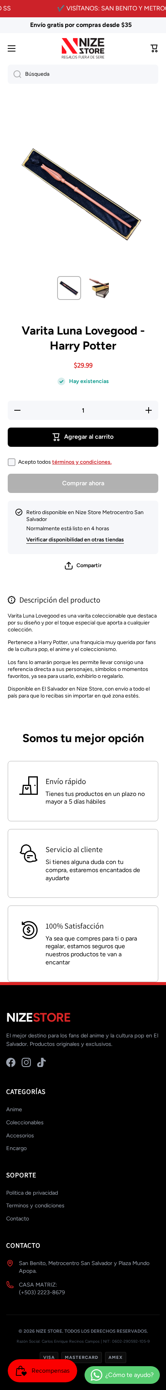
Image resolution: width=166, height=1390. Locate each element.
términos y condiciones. (82, 462)
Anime (14, 1109)
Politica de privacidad (32, 1192)
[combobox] (83, 74)
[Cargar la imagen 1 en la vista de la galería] (69, 288)
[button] (83, 565)
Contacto (17, 1218)
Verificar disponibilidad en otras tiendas (75, 539)
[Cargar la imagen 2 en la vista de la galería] (97, 288)
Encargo (16, 1148)
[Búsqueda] (14, 74)
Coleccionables (25, 1122)
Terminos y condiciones (35, 1205)
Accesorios (20, 1135)
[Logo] (83, 48)
